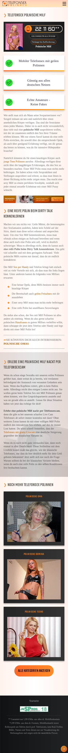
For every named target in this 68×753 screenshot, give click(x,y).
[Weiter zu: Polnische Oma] (34, 522)
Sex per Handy (21, 267)
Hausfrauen (21, 322)
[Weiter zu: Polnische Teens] (34, 637)
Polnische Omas (16, 343)
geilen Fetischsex (43, 293)
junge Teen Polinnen (14, 161)
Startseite (34, 701)
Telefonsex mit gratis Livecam (19, 432)
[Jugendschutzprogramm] (34, 709)
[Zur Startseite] (29, 3)
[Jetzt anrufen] (43, 29)
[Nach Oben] (64, 749)
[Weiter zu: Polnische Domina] (34, 579)
